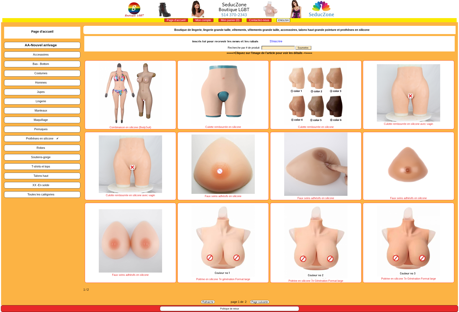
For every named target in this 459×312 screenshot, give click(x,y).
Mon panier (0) (230, 20)
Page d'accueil (176, 20)
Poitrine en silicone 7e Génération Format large (408, 278)
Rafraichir (208, 301)
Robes (42, 147)
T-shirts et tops (42, 166)
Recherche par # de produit (245, 47)
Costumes (42, 73)
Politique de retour (229, 308)
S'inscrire (276, 41)
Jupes (42, 91)
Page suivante (259, 301)
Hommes (42, 82)
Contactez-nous (259, 20)
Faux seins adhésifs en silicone (223, 196)
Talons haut (42, 175)
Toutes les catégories (42, 194)
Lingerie (42, 101)
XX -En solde (42, 185)
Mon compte (203, 20)
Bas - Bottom (42, 63)
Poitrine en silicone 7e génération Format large (223, 279)
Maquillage (42, 119)
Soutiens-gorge (42, 157)
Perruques (42, 129)
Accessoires (42, 54)
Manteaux (42, 110)
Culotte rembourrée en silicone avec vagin (408, 123)
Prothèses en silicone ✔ (42, 138)
